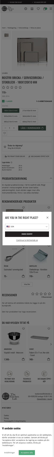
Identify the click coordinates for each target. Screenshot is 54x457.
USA (12, 226)
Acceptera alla (27, 452)
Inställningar (9, 452)
